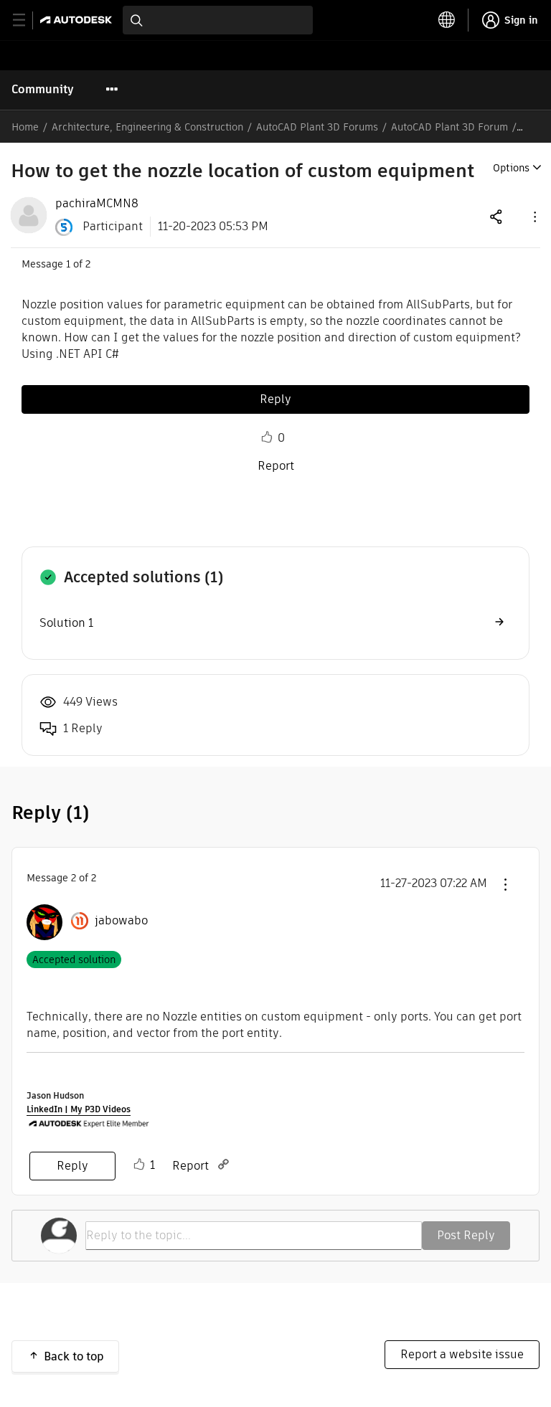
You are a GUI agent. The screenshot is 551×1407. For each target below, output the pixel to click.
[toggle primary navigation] (27, 20)
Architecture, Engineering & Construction (147, 127)
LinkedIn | (48, 1109)
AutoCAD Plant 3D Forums (317, 127)
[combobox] (218, 20)
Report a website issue (462, 1354)
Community (42, 89)
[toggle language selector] (447, 20)
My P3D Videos (100, 1109)
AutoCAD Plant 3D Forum (449, 127)
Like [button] (267, 437)
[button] (534, 216)
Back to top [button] (74, 1356)
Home (25, 127)
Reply (275, 399)
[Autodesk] (78, 20)
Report (276, 466)
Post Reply (466, 1235)
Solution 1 (66, 623)
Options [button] (511, 168)
